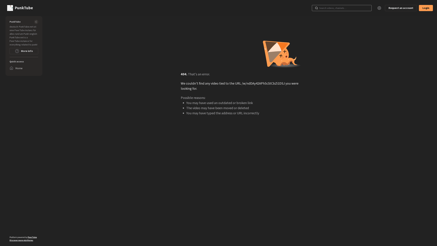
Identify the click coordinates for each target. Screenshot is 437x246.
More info (26, 51)
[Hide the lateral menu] (36, 22)
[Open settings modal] (379, 8)
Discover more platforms (21, 240)
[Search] (316, 8)
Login (425, 8)
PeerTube (32, 237)
